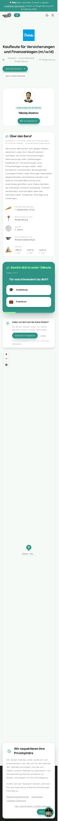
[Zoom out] (6, 358)
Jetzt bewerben (13, 68)
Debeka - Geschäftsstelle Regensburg (21, 59)
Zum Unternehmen (15, 76)
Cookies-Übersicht (16, 800)
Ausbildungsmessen (14, 6)
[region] (29, 555)
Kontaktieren (30, 120)
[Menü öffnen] (53, 15)
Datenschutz (16, 344)
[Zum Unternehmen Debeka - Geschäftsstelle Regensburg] (28, 35)
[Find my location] (6, 365)
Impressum (37, 796)
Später (43, 335)
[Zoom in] (6, 354)
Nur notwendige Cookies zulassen (33, 806)
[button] (28, 550)
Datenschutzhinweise (17, 796)
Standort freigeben (25, 335)
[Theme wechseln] (47, 15)
